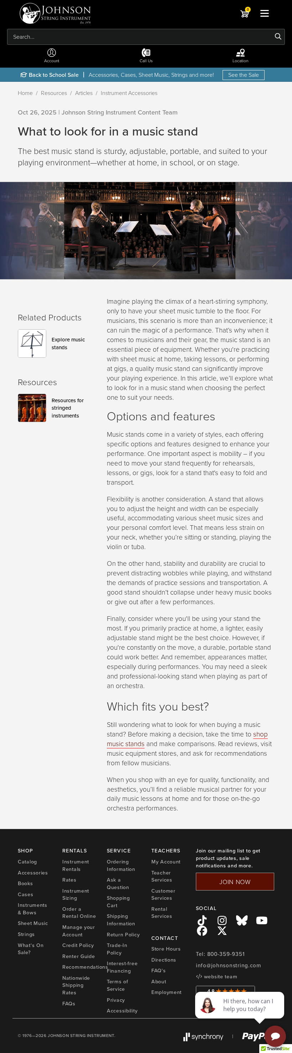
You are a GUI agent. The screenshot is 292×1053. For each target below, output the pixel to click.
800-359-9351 (226, 954)
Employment (166, 992)
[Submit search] (278, 36)
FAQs (68, 1003)
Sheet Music (33, 923)
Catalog (27, 861)
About (158, 981)
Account (51, 61)
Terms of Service (117, 985)
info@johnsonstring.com (228, 965)
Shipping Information (121, 919)
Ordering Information (121, 865)
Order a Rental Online (79, 912)
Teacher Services (161, 876)
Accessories (33, 872)
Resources (54, 93)
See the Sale (243, 75)
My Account (166, 861)
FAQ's (158, 970)
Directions (163, 959)
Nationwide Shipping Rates (76, 985)
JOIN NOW (235, 881)
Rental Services (161, 912)
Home (25, 93)
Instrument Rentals (75, 865)
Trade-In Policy (117, 948)
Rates (69, 879)
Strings (26, 934)
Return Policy (123, 934)
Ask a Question (118, 883)
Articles (84, 93)
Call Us (146, 61)
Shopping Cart (118, 901)
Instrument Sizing (75, 894)
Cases (25, 894)
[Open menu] (264, 13)
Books (25, 883)
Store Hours (166, 948)
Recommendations (85, 966)
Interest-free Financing (122, 966)
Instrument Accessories (129, 93)
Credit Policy (78, 945)
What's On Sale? (30, 948)
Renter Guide (78, 956)
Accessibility (122, 1010)
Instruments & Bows (32, 908)
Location (240, 61)
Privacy (116, 1000)
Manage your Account (78, 930)
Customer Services (163, 894)
